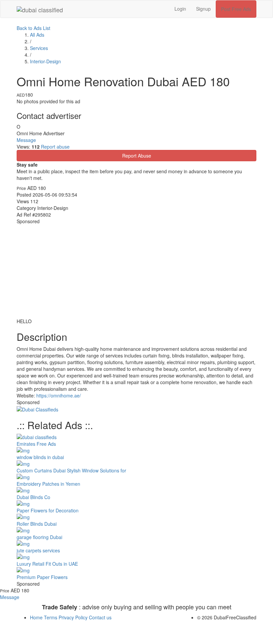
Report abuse (55, 146)
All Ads (37, 34)
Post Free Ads (236, 9)
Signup (203, 8)
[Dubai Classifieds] (40, 8)
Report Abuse (136, 155)
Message (26, 140)
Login (180, 8)
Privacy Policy (74, 617)
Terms (51, 617)
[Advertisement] (136, 271)
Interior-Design (45, 61)
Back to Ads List (33, 28)
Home (37, 617)
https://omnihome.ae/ (58, 395)
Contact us (100, 617)
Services (39, 48)
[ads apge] (37, 408)
